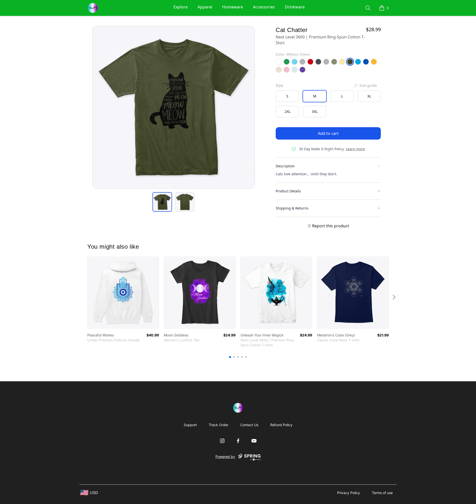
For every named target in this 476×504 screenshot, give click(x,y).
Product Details (288, 191)
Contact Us (249, 425)
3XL (315, 111)
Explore (181, 7)
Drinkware (295, 7)
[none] (365, 85)
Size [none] (279, 85)
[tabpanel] (173, 107)
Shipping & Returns (292, 208)
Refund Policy (281, 425)
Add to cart (328, 133)
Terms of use (382, 493)
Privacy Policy (348, 493)
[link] (123, 292)
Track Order (218, 425)
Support (190, 425)
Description (285, 166)
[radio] (287, 96)
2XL (287, 111)
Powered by (225, 456)
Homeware (232, 7)
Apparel (205, 7)
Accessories (264, 7)
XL (369, 96)
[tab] (162, 202)
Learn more (355, 149)
